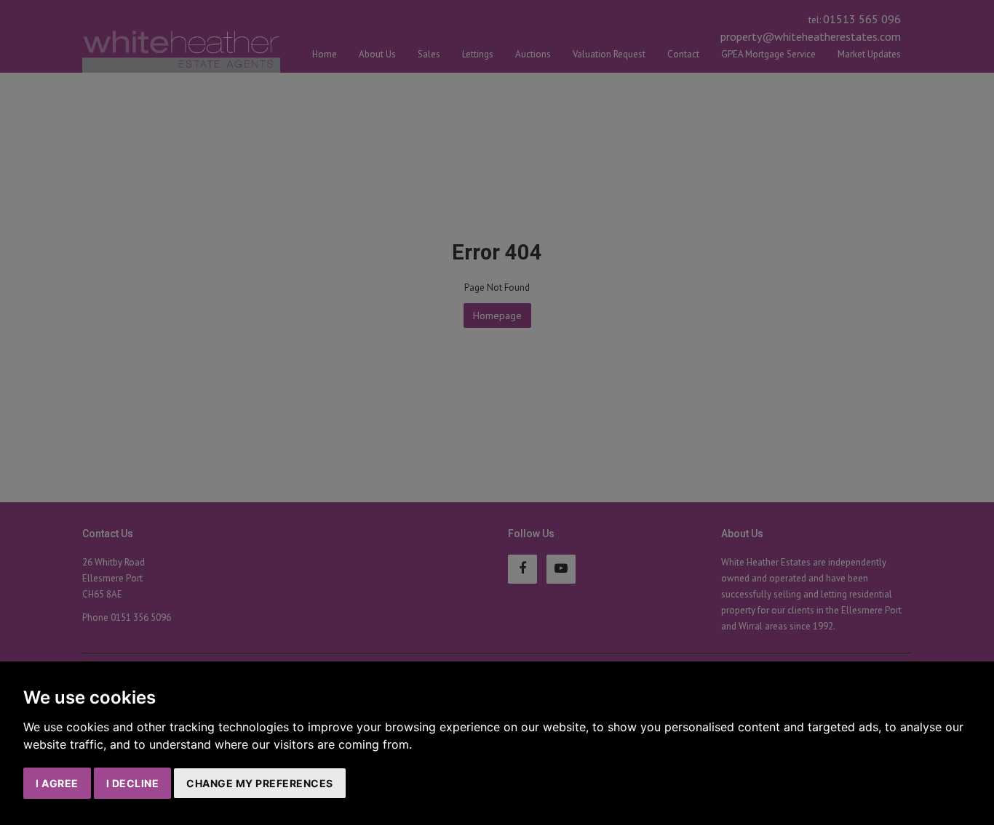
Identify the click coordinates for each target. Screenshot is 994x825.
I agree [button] (57, 783)
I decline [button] (132, 783)
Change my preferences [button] (259, 783)
